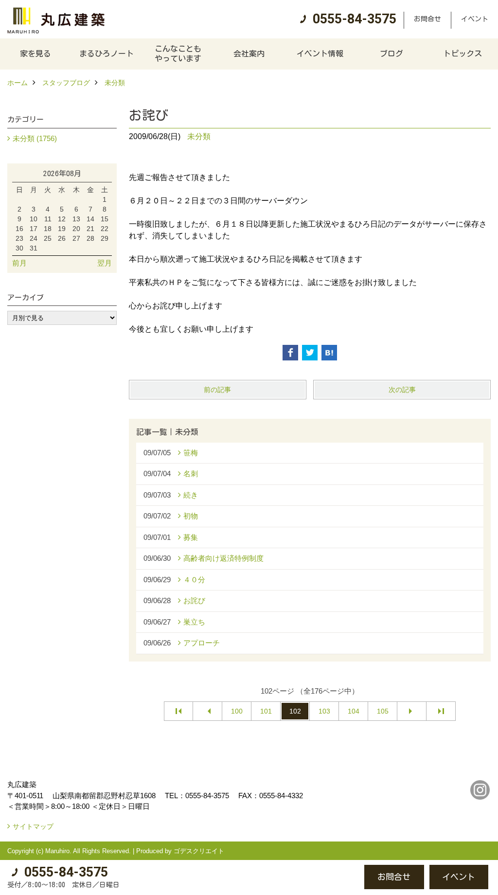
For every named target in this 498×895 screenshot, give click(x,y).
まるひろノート (106, 53)
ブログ (391, 53)
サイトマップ (33, 826)
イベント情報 (320, 53)
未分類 (199, 136)
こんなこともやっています (178, 53)
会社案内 (249, 53)
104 (353, 711)
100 (237, 711)
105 (383, 711)
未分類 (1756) (35, 138)
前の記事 (217, 390)
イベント (474, 19)
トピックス (462, 53)
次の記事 (402, 390)
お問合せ (427, 19)
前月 (19, 263)
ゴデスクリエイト (199, 851)
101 (266, 711)
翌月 (104, 263)
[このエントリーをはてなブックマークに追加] (329, 352)
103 (324, 711)
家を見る (35, 53)
